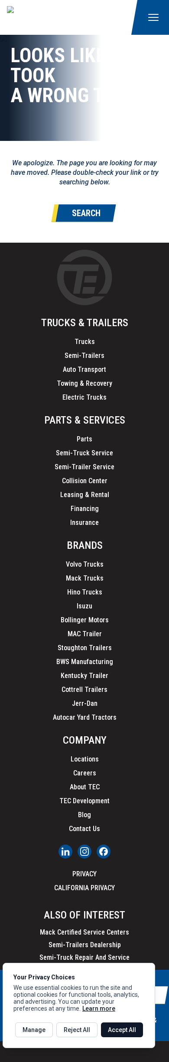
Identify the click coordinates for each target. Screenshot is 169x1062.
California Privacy (84, 888)
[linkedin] (65, 851)
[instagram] (84, 851)
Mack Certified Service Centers (84, 932)
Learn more (98, 1008)
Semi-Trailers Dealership (85, 945)
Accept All (122, 1029)
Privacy (84, 874)
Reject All (77, 1029)
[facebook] (103, 851)
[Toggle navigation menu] (153, 17)
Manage (34, 1029)
